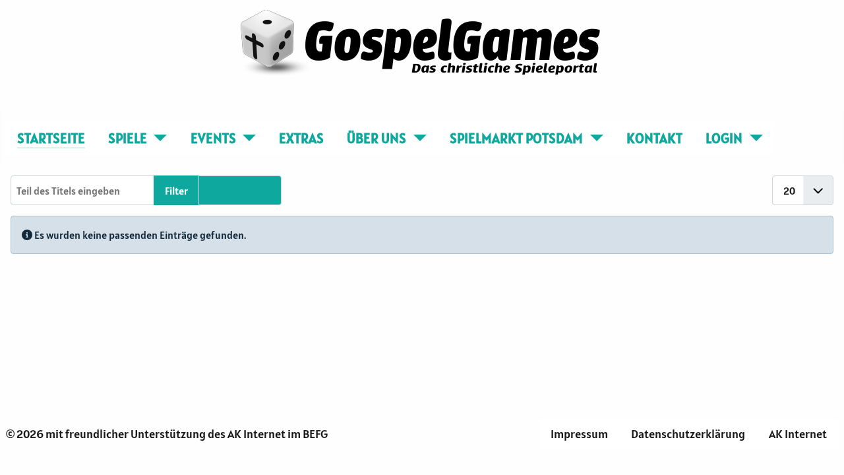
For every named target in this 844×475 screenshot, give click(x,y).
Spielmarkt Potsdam (516, 138)
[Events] (246, 138)
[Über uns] (416, 138)
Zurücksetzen (240, 190)
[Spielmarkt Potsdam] (593, 138)
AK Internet (798, 433)
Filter (176, 190)
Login (724, 138)
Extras (301, 138)
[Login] (752, 138)
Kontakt (654, 138)
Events (213, 138)
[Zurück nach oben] (820, 450)
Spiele (127, 138)
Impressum (579, 433)
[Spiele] (157, 138)
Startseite (51, 138)
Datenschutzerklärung (688, 433)
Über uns (376, 138)
